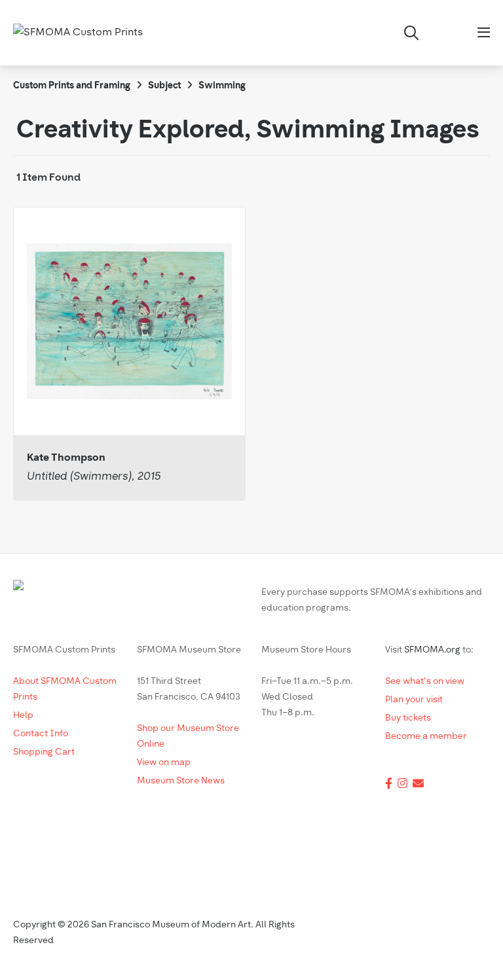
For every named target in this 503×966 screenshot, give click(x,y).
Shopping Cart (44, 752)
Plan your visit (414, 700)
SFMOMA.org (432, 650)
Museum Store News (181, 781)
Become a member (426, 736)
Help (23, 715)
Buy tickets (408, 718)
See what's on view (424, 681)
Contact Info (40, 734)
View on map (164, 763)
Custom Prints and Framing (71, 86)
